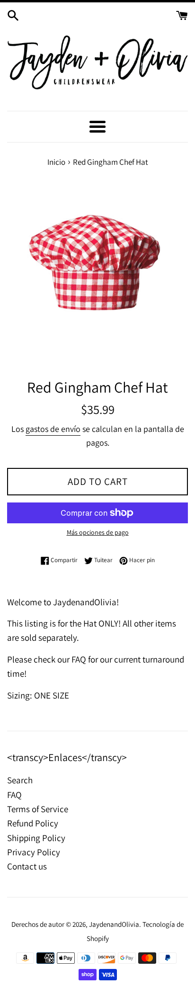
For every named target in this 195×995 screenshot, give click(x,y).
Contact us (27, 866)
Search (20, 780)
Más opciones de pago (98, 532)
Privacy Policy (33, 852)
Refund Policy (32, 823)
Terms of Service (37, 809)
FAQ (14, 794)
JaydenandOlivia (114, 924)
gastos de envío (53, 428)
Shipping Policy (36, 837)
